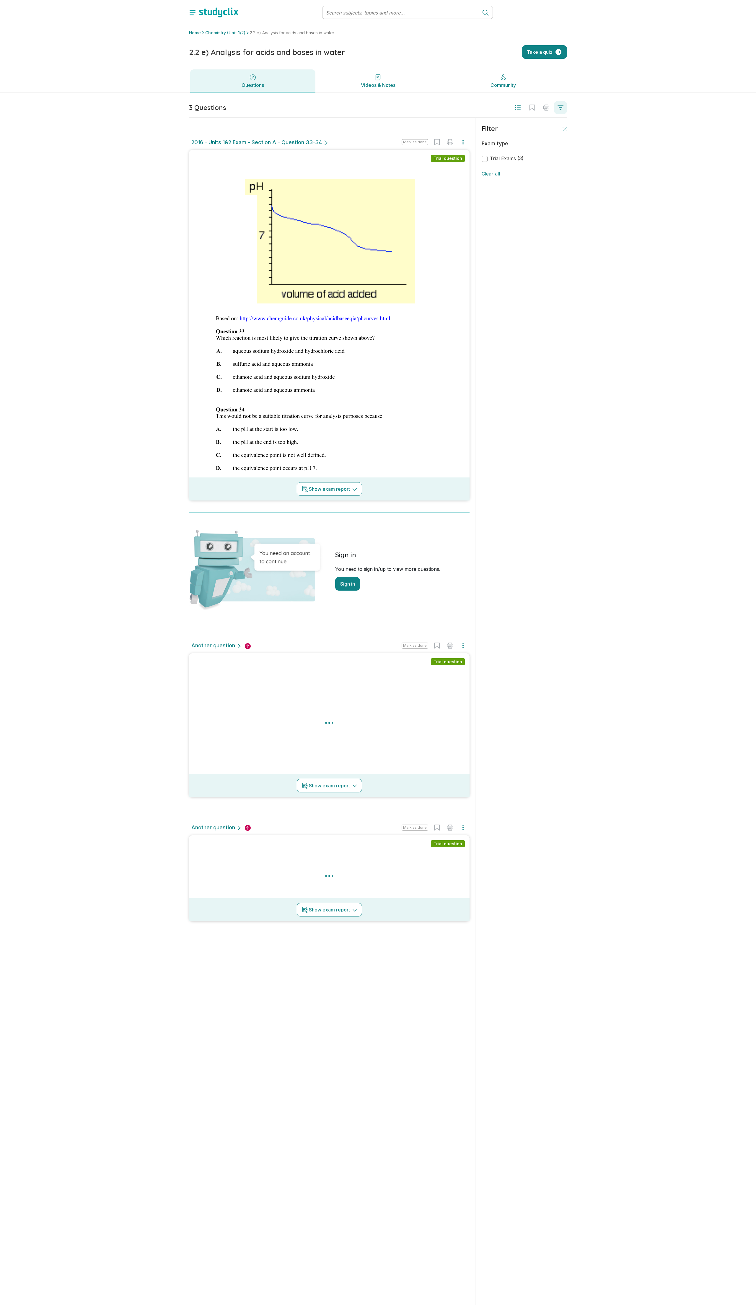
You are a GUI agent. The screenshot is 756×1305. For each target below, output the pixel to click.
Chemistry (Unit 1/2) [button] (225, 32)
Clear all (491, 174)
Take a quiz (540, 52)
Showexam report (329, 489)
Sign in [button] (347, 584)
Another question (213, 645)
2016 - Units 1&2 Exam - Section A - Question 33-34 (256, 142)
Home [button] (195, 32)
